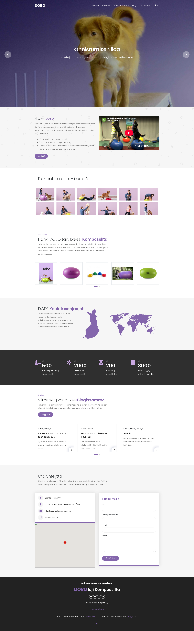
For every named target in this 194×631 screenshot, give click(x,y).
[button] (95, 287)
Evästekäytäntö (97, 609)
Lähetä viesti (110, 558)
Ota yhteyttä (145, 5)
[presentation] (7, 54)
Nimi (104, 504)
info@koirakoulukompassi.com (58, 511)
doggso (130, 616)
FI (157, 5)
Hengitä (127, 433)
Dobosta (95, 5)
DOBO (40, 5)
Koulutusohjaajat (121, 5)
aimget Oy (90, 616)
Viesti (104, 535)
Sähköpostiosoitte (110, 514)
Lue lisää (41, 156)
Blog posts (45, 414)
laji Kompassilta (97, 589)
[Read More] (71, 449)
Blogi (134, 5)
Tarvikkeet (106, 5)
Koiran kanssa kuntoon (97, 583)
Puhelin (105, 525)
